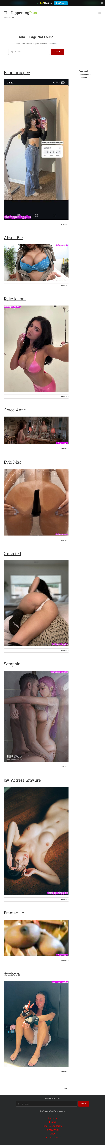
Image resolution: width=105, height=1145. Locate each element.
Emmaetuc (14, 913)
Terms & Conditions (52, 1125)
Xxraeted (12, 553)
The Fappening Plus (46, 1111)
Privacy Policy (52, 1129)
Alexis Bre (13, 237)
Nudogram (83, 77)
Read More (64, 224)
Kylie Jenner (15, 298)
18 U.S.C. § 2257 (52, 1137)
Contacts (52, 1118)
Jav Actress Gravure (22, 780)
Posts (56, 1111)
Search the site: (52, 1099)
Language (62, 1111)
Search (57, 51)
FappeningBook (85, 71)
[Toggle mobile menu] (99, 13)
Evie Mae (12, 462)
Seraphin (12, 664)
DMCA (52, 1133)
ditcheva (12, 974)
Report (52, 1121)
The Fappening (85, 74)
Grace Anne (15, 410)
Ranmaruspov (17, 72)
